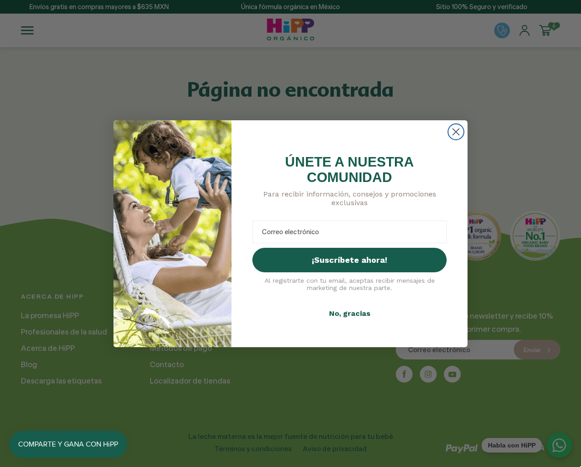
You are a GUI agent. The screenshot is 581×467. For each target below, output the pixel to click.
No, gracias (349, 313)
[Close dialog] (456, 132)
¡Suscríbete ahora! (349, 260)
